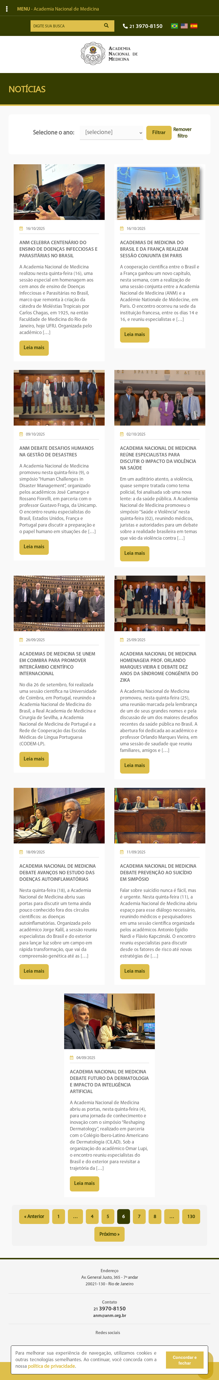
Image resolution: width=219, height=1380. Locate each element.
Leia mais (34, 348)
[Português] (174, 26)
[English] (184, 26)
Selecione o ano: (53, 133)
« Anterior (34, 1216)
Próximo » (109, 1234)
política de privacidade (51, 1366)
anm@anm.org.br (109, 1316)
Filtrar (158, 132)
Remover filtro (182, 133)
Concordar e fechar (185, 1360)
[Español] (193, 26)
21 (146, 26)
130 (191, 1216)
